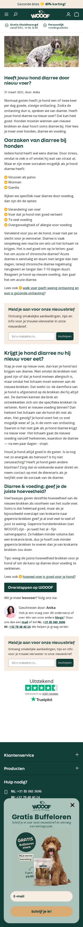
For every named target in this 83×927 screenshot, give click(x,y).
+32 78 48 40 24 (19, 627)
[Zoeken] (15, 14)
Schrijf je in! (41, 911)
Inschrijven (65, 336)
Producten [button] (14, 768)
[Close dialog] (72, 805)
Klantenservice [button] (19, 755)
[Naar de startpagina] (40, 14)
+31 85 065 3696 (54, 622)
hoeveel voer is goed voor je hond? (49, 576)
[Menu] (6, 14)
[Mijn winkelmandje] (76, 14)
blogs (59, 617)
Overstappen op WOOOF (30, 587)
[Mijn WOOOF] (68, 14)
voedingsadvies (58, 26)
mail (25, 622)
